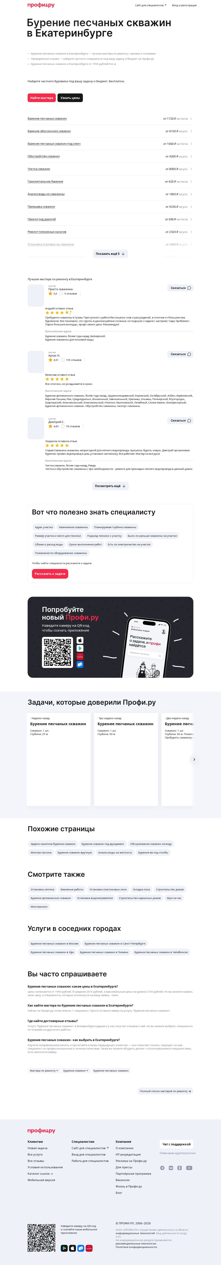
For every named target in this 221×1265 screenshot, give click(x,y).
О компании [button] (124, 1148)
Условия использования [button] (45, 1167)
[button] (180, 287)
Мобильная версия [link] (41, 1180)
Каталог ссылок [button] (39, 1174)
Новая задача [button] (37, 1148)
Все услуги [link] (35, 1154)
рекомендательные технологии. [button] (136, 1243)
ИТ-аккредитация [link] (128, 1154)
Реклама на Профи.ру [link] (131, 1161)
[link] (42, 97)
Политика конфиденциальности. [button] (137, 1247)
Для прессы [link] (124, 1167)
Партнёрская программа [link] (133, 1174)
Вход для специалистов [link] (88, 1154)
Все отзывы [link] (36, 1161)
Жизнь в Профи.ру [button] (129, 1186)
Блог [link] (119, 1193)
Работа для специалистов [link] (90, 1161)
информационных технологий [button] (135, 1233)
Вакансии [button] (123, 1180)
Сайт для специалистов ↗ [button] (90, 1148)
